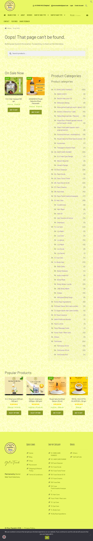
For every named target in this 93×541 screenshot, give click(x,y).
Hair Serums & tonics (65, 218)
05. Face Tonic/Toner (62, 178)
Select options (14, 413)
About (23, 15)
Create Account (79, 5)
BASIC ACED (62, 94)
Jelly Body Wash (63, 288)
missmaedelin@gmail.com (60, 5)
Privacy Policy (29, 528)
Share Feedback (25, 21)
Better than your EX (64, 98)
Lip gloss (60, 240)
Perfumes (58, 341)
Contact (6, 21)
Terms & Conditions (36, 474)
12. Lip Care (58, 227)
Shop (31, 461)
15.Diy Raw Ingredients (62, 302)
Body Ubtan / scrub (64, 284)
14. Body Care (59, 262)
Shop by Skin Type (40, 15)
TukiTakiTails (77, 457)
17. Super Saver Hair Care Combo (66, 310)
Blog (30, 457)
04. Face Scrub (59, 174)
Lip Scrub (60, 249)
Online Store (12, 15)
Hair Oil (59, 213)
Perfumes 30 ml (63, 350)
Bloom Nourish (63, 161)
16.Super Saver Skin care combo (66, 306)
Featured (14, 21)
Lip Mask (60, 244)
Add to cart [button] (14, 110)
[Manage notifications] (4, 537)
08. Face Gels (59, 191)
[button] (91, 2)
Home (9, 28)
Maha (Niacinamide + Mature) (68, 116)
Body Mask (61, 280)
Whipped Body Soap (64, 297)
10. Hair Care (58, 200)
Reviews (29, 15)
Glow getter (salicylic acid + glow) (69, 107)
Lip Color (60, 236)
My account (33, 465)
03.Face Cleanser (60, 169)
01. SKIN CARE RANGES (63, 89)
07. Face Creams (60, 187)
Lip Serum (61, 253)
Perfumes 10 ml (63, 346)
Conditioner (61, 205)
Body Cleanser (62, 271)
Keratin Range (62, 165)
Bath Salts (61, 266)
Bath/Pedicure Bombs (62, 319)
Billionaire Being (63, 103)
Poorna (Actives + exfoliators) (68, 134)
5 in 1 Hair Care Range (65, 156)
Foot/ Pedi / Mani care (62, 332)
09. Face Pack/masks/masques (66, 196)
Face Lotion (58, 324)
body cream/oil (62, 275)
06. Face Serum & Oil (61, 183)
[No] (90, 535)
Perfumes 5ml (62, 354)
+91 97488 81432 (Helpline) (41, 5)
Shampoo (61, 222)
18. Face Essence (60, 315)
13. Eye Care (58, 258)
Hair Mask (61, 209)
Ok (47, 537)
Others (56, 337)
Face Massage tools (61, 328)
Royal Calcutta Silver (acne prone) (69, 139)
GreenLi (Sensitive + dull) (66, 112)
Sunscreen (61, 143)
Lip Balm (60, 231)
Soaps (59, 293)
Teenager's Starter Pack (66, 147)
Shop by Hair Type (56, 15)
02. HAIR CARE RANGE (63, 152)
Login (71, 5)
